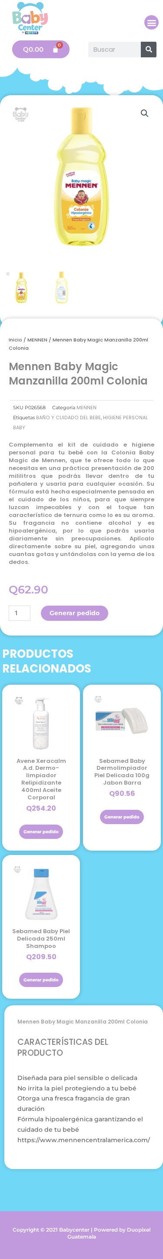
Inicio (15, 339)
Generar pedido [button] (41, 832)
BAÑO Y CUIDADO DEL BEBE (68, 417)
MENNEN (37, 339)
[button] (151, 22)
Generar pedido (75, 613)
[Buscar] (148, 49)
